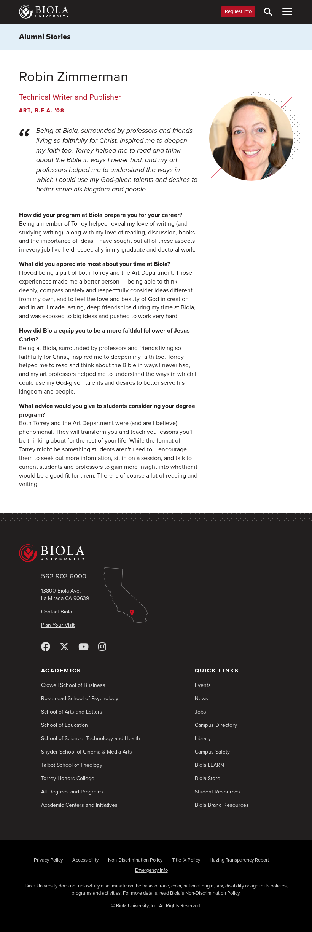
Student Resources (217, 792)
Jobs (200, 712)
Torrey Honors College (67, 778)
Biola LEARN (209, 765)
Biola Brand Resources (222, 805)
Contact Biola (56, 612)
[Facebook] (45, 647)
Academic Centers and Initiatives (79, 805)
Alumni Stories (45, 36)
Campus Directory (216, 725)
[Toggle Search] (268, 11)
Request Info (238, 11)
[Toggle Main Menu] (287, 11)
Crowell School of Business (73, 685)
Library (203, 738)
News (201, 698)
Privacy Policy (48, 860)
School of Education (64, 725)
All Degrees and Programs (72, 792)
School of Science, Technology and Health (90, 738)
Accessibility (85, 860)
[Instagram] (102, 647)
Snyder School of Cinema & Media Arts (86, 752)
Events (203, 685)
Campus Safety (212, 752)
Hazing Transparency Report (239, 860)
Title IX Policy (186, 860)
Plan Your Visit (58, 625)
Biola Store (207, 778)
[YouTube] (83, 647)
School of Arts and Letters (71, 712)
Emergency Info (151, 870)
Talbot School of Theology (71, 765)
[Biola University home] (43, 12)
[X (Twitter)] (64, 647)
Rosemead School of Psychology (79, 698)
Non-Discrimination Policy (135, 860)
